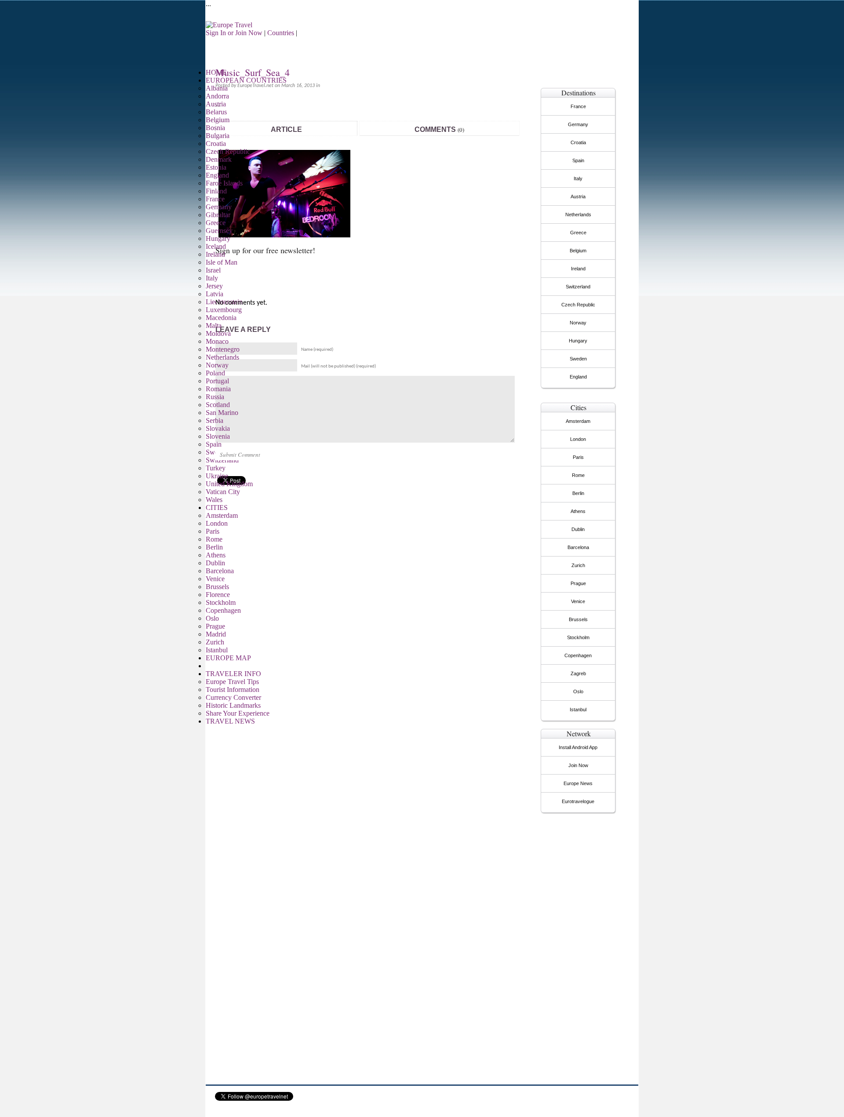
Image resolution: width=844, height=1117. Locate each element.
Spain (214, 444)
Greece (216, 222)
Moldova (218, 333)
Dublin (215, 563)
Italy (212, 278)
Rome (214, 539)
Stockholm (221, 602)
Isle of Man (221, 262)
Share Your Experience (237, 713)
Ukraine (217, 476)
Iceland (216, 246)
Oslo (212, 618)
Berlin (214, 547)
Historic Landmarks (233, 705)
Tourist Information (232, 689)
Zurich (215, 642)
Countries (280, 32)
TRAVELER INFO (233, 673)
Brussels (217, 586)
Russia (215, 396)
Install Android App (578, 747)
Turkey (216, 468)
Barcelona (220, 571)
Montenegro (223, 349)
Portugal (217, 381)
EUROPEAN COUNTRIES (246, 80)
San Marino (222, 412)
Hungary (218, 238)
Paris (212, 531)
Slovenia (218, 436)
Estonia (216, 167)
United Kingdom (229, 484)
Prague (215, 626)
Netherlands (222, 357)
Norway (217, 365)
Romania (218, 389)
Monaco (217, 341)
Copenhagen (223, 610)
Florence (218, 594)
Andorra (217, 96)
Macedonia (221, 317)
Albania (217, 88)
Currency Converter (233, 697)
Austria (216, 104)
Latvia (214, 294)
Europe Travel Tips (232, 681)
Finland (216, 191)
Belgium (217, 120)
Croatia (216, 143)
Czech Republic (228, 151)
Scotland (218, 404)
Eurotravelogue (578, 801)
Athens (216, 555)
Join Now (578, 765)
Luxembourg (224, 309)
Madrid (216, 634)
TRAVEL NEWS (230, 721)
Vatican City (223, 491)
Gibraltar (218, 214)
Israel (213, 270)
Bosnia (215, 127)
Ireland (215, 254)
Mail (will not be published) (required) (338, 366)
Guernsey (219, 230)
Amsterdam (222, 515)
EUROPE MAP (228, 658)
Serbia (214, 420)
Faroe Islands (224, 183)
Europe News (578, 783)
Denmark (219, 159)
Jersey (214, 286)
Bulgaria (217, 135)
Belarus (216, 112)
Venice (215, 578)
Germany (219, 207)
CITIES (217, 507)
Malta (214, 325)
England (217, 175)
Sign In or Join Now (234, 32)
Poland (215, 373)
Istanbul (217, 650)
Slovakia (218, 428)
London (217, 523)
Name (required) (317, 349)
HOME (216, 72)
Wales (214, 499)
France (215, 199)
